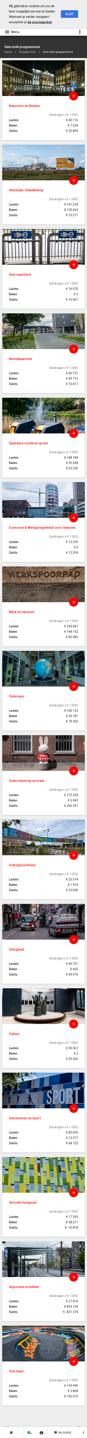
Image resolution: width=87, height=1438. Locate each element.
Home (8, 52)
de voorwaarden (39, 22)
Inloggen (62, 1432)
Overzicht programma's (58, 52)
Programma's (27, 52)
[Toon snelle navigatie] (80, 32)
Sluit (69, 14)
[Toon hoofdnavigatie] (12, 32)
